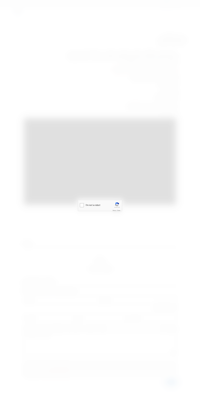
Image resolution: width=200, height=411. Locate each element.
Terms (118, 210)
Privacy (114, 210)
